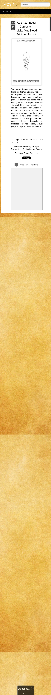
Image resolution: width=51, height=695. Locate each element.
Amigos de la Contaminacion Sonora (26, 149)
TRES (31, 139)
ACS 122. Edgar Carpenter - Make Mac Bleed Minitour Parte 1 (26, 28)
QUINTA (14, 142)
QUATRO (39, 139)
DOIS (25, 139)
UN (21, 139)
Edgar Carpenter (31, 153)
